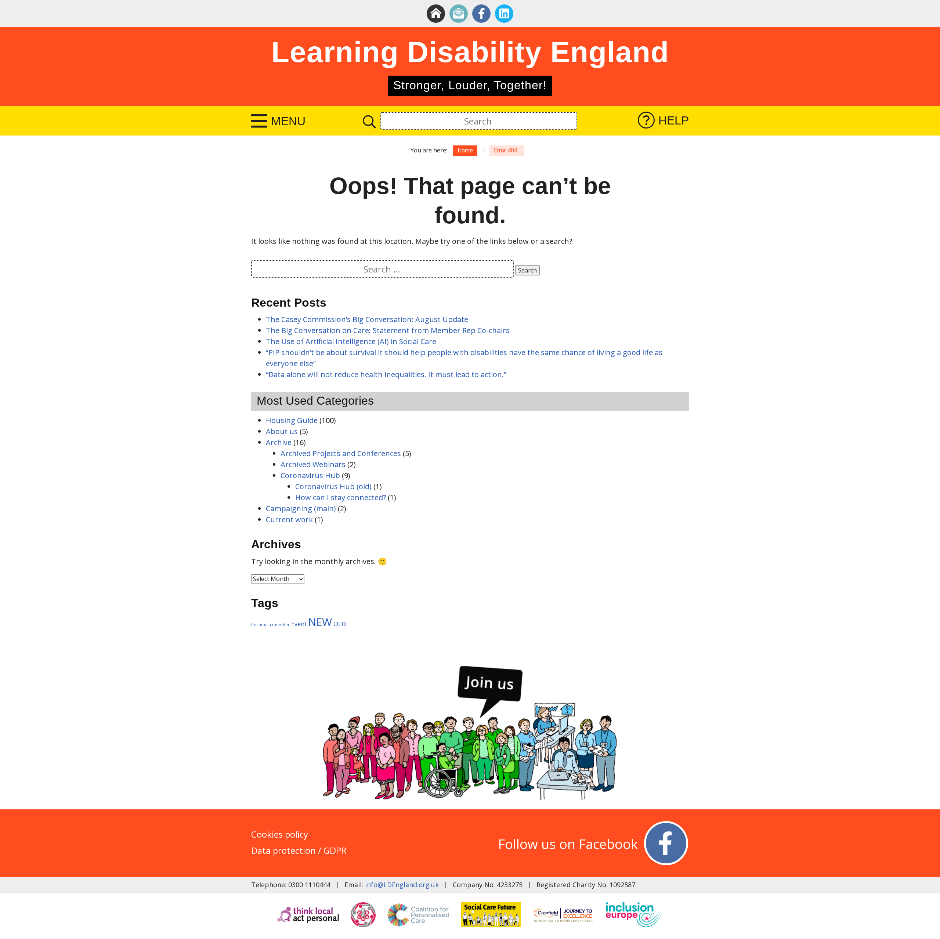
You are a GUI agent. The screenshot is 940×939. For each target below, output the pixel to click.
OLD (339, 624)
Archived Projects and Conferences (341, 453)
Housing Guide (292, 420)
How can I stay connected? (340, 497)
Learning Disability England (470, 52)
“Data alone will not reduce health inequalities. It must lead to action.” (386, 374)
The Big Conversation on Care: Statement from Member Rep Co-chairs (388, 330)
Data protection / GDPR (299, 850)
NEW (320, 622)
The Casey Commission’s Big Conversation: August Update (368, 319)
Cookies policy (279, 834)
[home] (436, 13)
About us (282, 431)
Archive (279, 442)
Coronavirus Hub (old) (333, 486)
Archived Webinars (313, 464)
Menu (288, 121)
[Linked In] (504, 13)
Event (299, 624)
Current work (289, 519)
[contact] (458, 13)
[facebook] (481, 13)
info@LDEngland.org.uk (402, 884)
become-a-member (270, 624)
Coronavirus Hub (310, 475)
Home (465, 150)
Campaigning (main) (301, 508)
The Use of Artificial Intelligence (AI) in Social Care (351, 341)
